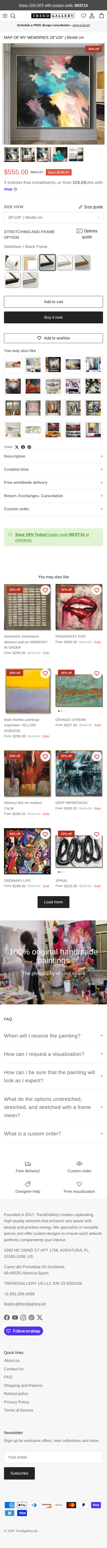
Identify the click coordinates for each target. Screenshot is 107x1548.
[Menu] (5, 15)
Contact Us (14, 1369)
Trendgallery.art (26, 1531)
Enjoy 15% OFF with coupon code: (47, 5)
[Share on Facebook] (23, 447)
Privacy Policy (16, 1402)
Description (14, 456)
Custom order (16, 509)
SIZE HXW (13, 207)
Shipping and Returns (23, 1385)
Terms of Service (18, 1410)
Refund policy (16, 1394)
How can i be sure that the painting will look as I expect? (49, 1076)
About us (12, 1360)
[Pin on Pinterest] (29, 447)
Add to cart (53, 302)
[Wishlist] (83, 16)
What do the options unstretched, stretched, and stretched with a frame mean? (47, 1107)
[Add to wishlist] (45, 590)
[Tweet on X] (17, 447)
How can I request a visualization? (44, 1054)
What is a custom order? (32, 1133)
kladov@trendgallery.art (25, 1304)
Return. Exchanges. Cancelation (33, 496)
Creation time (16, 469)
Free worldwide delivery (26, 482)
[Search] (13, 15)
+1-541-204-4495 (19, 1294)
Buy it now (53, 317)
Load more (53, 902)
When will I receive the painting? (42, 1036)
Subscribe (19, 1473)
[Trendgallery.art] (53, 16)
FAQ (8, 1377)
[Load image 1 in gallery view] (53, 94)
